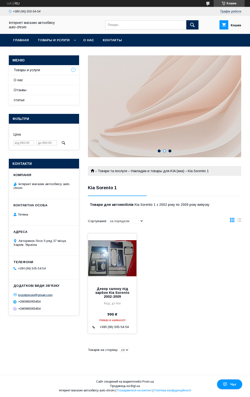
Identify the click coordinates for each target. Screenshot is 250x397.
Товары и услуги (54, 40)
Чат (233, 384)
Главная (21, 40)
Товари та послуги (112, 171)
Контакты (112, 40)
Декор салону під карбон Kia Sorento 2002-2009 (112, 292)
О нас (88, 40)
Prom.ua (148, 381)
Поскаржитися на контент (134, 390)
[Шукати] (192, 25)
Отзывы (20, 90)
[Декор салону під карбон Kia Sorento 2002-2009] (112, 258)
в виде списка (239, 221)
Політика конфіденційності (172, 390)
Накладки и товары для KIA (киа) (157, 171)
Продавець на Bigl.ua (125, 386)
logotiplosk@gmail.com (35, 295)
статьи (19, 100)
